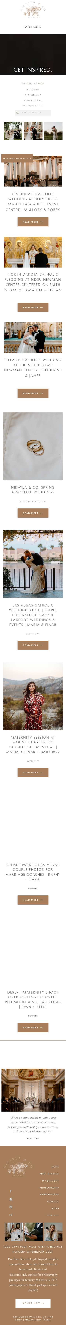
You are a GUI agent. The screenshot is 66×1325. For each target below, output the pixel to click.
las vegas (33, 634)
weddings (33, 90)
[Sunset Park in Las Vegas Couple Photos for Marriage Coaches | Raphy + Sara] (33, 824)
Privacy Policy (33, 1320)
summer (33, 889)
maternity (33, 761)
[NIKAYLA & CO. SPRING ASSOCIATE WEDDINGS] (33, 446)
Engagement (33, 95)
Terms (47, 1320)
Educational (33, 100)
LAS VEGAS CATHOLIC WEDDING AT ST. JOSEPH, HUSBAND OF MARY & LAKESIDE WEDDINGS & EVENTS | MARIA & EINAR (33, 615)
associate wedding (33, 502)
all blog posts (33, 106)
